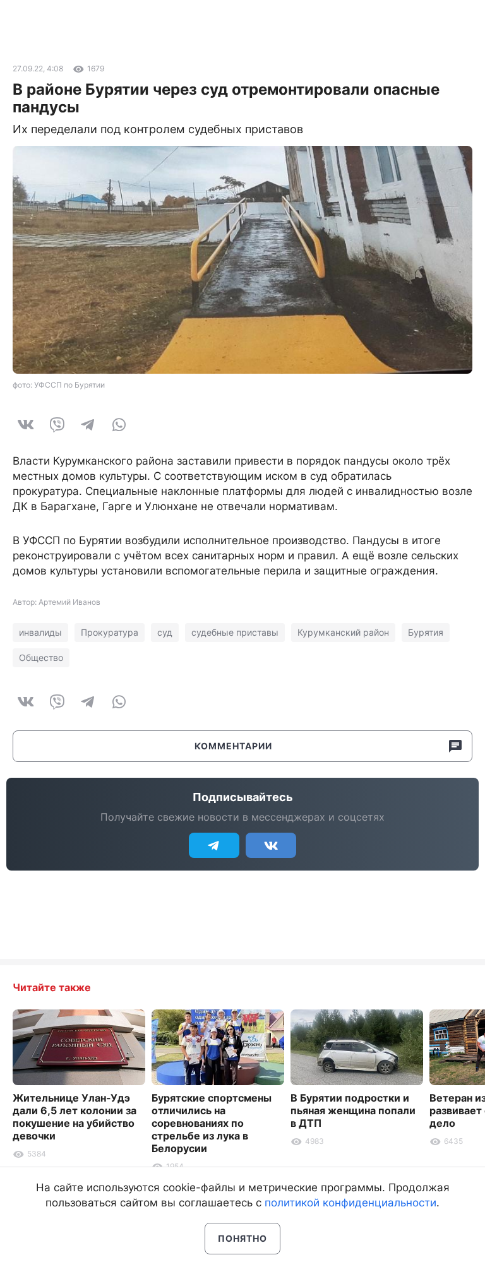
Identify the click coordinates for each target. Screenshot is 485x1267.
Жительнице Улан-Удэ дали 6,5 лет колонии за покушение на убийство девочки (74, 1117)
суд (164, 632)
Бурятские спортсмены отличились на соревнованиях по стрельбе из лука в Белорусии (212, 1123)
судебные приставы (234, 632)
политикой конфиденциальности (350, 1202)
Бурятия (425, 632)
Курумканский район (343, 632)
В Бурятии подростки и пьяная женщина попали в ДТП (353, 1110)
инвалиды (40, 632)
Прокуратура (109, 632)
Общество (41, 657)
